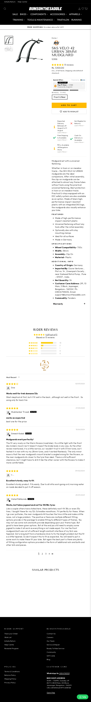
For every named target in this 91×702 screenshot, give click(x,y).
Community (51, 652)
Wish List (7, 637)
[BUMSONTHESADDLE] (45, 8)
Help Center (22, 2)
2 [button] (42, 554)
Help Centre (9, 645)
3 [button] (45, 554)
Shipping (68, 71)
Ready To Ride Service (55, 648)
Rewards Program (11, 648)
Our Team (51, 641)
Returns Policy (10, 675)
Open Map (51, 692)
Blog (48, 659)
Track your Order (11, 634)
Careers (50, 637)
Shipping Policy (10, 679)
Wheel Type (59, 93)
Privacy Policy (10, 683)
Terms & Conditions (12, 671)
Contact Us (51, 634)
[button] (58, 65)
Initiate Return (10, 2)
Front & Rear (60, 97)
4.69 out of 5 (51, 334)
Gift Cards (51, 656)
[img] (12, 384)
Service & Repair (53, 645)
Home (54, 38)
